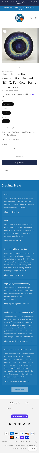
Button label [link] (19, 390)
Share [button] (6, 170)
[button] (2, 18)
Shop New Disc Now (11, 212)
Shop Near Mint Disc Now (13, 275)
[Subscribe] (31, 408)
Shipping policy (31, 445)
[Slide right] (24, 67)
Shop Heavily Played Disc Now (15, 381)
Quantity (4, 145)
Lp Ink (7, 113)
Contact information (20, 448)
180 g (7, 121)
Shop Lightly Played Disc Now (15, 304)
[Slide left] (14, 67)
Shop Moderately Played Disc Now (16, 341)
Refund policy (33, 442)
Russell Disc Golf (11, 442)
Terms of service (20, 445)
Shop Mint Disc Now (11, 241)
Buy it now (19, 163)
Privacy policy (9, 445)
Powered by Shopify (21, 442)
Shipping (4, 90)
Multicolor (9, 104)
